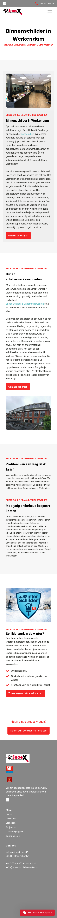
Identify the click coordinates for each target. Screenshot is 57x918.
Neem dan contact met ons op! (28, 730)
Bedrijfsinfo (12, 835)
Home (9, 814)
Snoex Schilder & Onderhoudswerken (25, 303)
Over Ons (11, 818)
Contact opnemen (17, 386)
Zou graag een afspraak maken (25, 693)
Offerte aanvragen (18, 235)
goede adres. (27, 134)
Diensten (10, 822)
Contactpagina (14, 831)
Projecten (11, 827)
